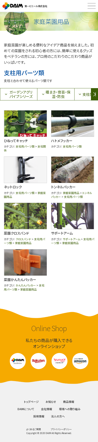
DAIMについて (26, 409)
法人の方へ (58, 416)
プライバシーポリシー (61, 429)
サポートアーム (71, 239)
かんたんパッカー (26, 285)
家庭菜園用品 (71, 193)
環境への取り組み (69, 409)
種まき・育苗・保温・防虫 (58, 94)
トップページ (31, 402)
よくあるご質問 (33, 429)
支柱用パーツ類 (25, 146)
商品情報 (68, 402)
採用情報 (38, 416)
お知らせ (51, 402)
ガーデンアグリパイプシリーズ (21, 94)
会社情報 (46, 409)
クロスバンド (23, 239)
